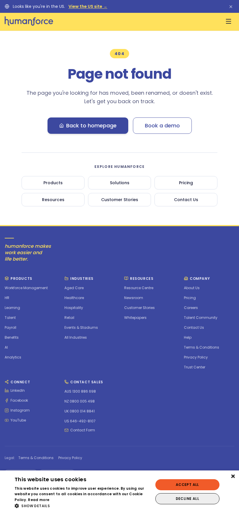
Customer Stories (119, 200)
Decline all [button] (187, 498)
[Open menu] (228, 21)
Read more (38, 499)
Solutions (119, 183)
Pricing (186, 183)
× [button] (232, 477)
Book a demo (162, 125)
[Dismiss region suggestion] (230, 6)
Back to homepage (91, 125)
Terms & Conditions (36, 458)
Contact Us (186, 200)
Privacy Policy (70, 458)
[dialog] (119, 491)
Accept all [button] (187, 484)
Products (53, 183)
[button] (82, 506)
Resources (53, 200)
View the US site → (87, 6)
